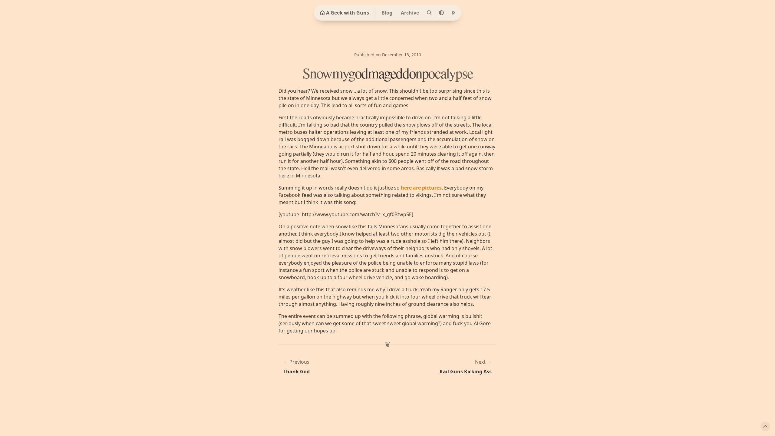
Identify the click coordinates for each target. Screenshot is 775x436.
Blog (386, 12)
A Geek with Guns (347, 12)
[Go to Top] (765, 426)
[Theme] (441, 12)
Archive (410, 12)
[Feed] (453, 12)
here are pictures (421, 187)
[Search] (429, 12)
